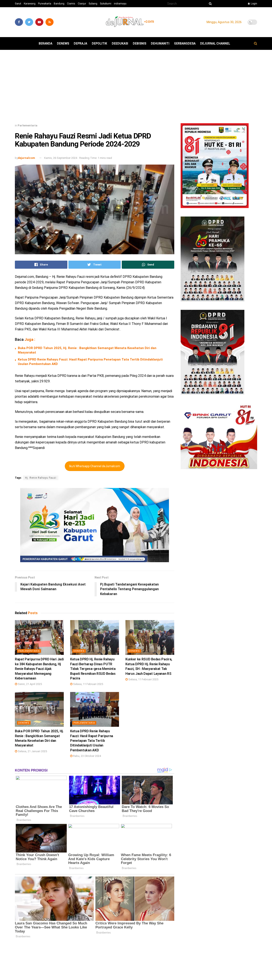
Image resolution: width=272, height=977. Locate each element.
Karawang (29, 3)
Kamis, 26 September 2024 (60, 157)
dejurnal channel (215, 43)
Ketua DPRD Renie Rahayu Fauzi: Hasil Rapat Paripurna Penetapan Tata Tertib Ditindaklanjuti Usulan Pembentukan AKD (91, 740)
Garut (18, 3)
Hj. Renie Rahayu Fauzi (40, 477)
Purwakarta (44, 3)
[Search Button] (209, 3)
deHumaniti (160, 43)
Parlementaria (27, 125)
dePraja (80, 43)
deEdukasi (120, 43)
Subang (93, 3)
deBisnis (139, 43)
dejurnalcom (26, 157)
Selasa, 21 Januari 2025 (32, 751)
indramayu (120, 3)
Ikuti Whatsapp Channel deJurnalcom (94, 466)
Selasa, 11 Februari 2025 (87, 684)
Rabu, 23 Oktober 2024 (86, 756)
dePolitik (99, 43)
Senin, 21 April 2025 (29, 684)
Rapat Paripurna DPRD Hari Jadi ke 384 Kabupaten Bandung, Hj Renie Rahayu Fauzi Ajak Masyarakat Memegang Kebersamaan (39, 668)
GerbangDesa (185, 43)
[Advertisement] (136, 88)
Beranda (45, 43)
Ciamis (71, 3)
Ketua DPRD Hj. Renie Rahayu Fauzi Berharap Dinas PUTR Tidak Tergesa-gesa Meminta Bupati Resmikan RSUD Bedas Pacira (93, 668)
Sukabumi (105, 3)
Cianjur (82, 3)
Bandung (59, 3)
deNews (63, 43)
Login (253, 3)
